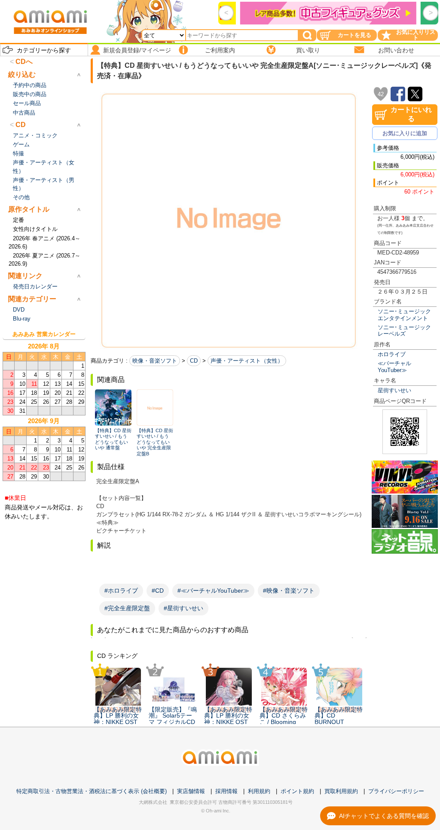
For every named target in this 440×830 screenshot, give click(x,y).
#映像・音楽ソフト (289, 590)
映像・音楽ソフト (154, 360)
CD (194, 360)
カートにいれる (411, 114)
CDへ (24, 61)
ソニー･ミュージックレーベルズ (404, 330)
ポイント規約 (297, 791)
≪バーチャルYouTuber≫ (394, 366)
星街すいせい (394, 390)
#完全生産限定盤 (127, 608)
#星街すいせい (183, 608)
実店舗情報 (191, 791)
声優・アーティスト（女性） (247, 360)
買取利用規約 (341, 791)
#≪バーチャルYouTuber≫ (213, 590)
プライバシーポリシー (396, 791)
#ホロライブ (121, 590)
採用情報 (226, 791)
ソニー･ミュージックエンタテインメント (404, 314)
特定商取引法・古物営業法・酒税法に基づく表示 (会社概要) (91, 791)
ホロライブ (392, 354)
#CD (158, 590)
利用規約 (259, 791)
